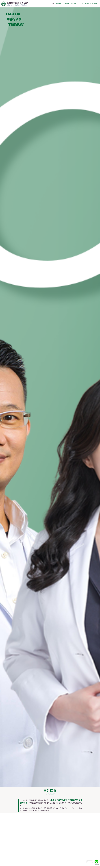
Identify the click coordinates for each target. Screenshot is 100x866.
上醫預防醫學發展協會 (17, 2)
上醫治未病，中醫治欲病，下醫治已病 (17, 5)
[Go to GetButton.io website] (96, 864)
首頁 (53, 4)
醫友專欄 (67, 4)
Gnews (81, 4)
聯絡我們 (94, 4)
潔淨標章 (73, 4)
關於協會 (86, 4)
